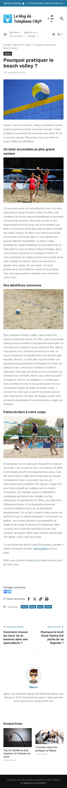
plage (32, 606)
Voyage (31, 36)
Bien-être (14, 32)
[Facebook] (5, 591)
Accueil (7, 44)
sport (40, 606)
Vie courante (16, 36)
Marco (34, 687)
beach (24, 606)
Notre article (41, 548)
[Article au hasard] (53, 34)
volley (48, 606)
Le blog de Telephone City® (28, 18)
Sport (29, 44)
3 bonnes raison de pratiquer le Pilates (46, 749)
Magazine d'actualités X (35, 783)
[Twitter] (9, 591)
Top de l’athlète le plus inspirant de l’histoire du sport (16, 753)
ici (35, 560)
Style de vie (30, 32)
